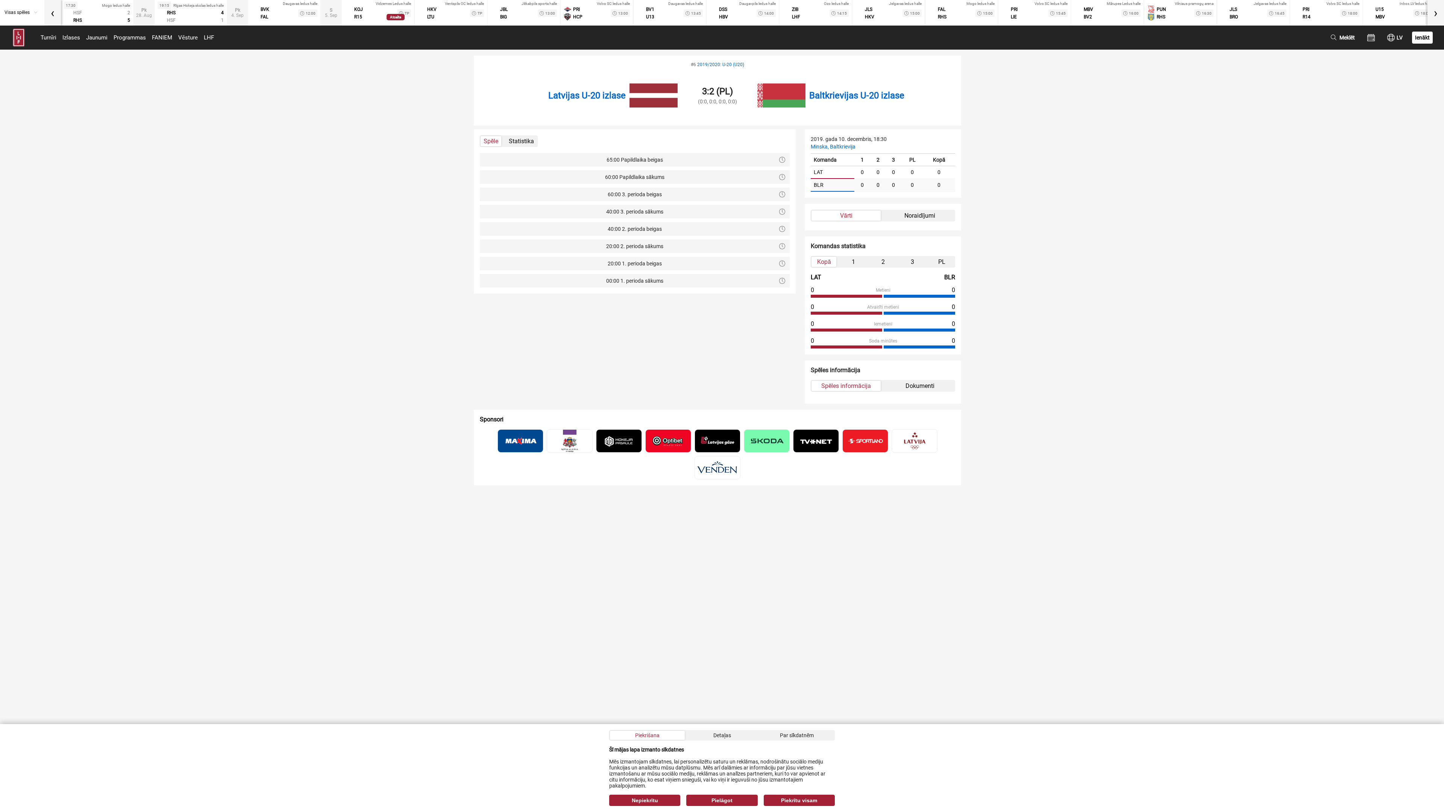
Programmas (130, 37)
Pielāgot (722, 800)
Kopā (824, 261)
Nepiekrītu (645, 800)
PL (941, 261)
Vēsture (188, 37)
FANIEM (162, 37)
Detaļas (722, 735)
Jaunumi (97, 37)
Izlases (71, 37)
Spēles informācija (846, 385)
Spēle (491, 141)
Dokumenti (920, 385)
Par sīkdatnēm (797, 735)
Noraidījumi (919, 215)
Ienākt (1422, 38)
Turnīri (48, 37)
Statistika (521, 141)
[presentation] (52, 13)
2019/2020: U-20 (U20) (720, 64)
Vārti (846, 215)
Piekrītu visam (799, 800)
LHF (209, 37)
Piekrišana (647, 735)
